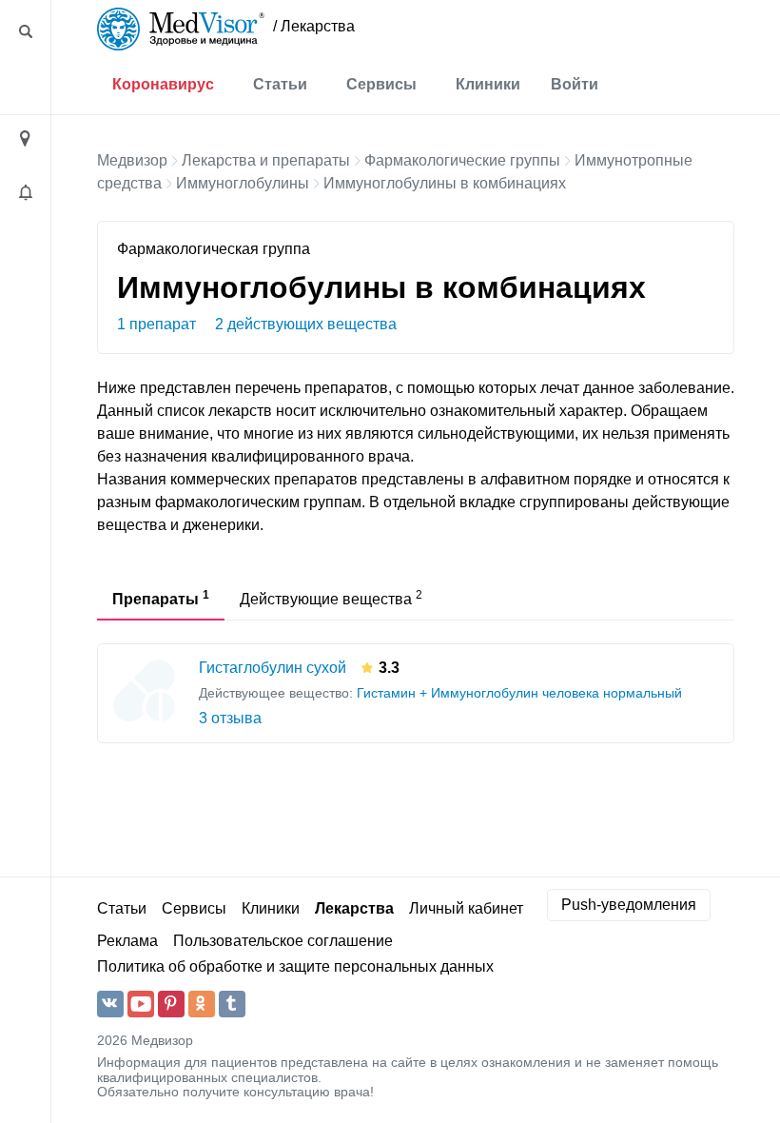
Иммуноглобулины (242, 183)
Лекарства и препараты (266, 160)
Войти (574, 84)
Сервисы (381, 84)
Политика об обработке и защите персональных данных (295, 966)
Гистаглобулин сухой (272, 668)
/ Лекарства (314, 26)
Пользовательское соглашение (283, 941)
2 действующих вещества (306, 324)
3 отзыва (230, 718)
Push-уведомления (628, 904)
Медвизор (132, 160)
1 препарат (156, 324)
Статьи (280, 84)
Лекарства (354, 908)
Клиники (488, 84)
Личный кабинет (466, 908)
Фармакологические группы (462, 160)
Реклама (127, 941)
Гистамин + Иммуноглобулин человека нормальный (519, 693)
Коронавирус (163, 84)
